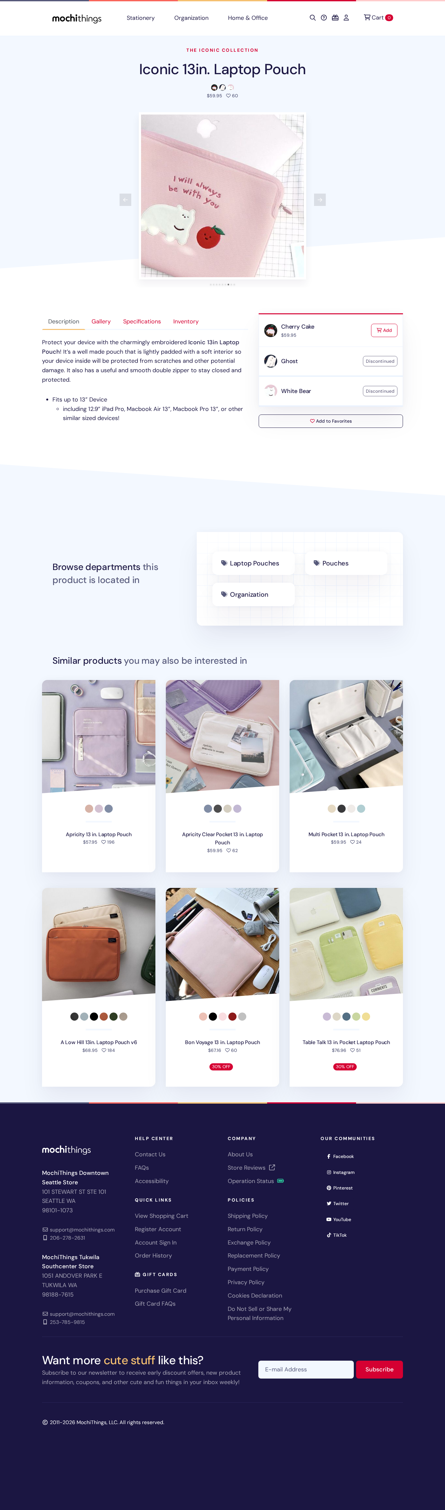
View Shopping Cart (161, 1216)
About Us (240, 1154)
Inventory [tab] (186, 321)
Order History (153, 1255)
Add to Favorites (333, 421)
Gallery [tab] (101, 321)
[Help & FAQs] (323, 17)
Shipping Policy (248, 1216)
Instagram (346, 1172)
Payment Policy (248, 1269)
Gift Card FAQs (155, 1304)
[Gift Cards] (335, 17)
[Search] (312, 17)
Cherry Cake (297, 327)
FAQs (142, 1168)
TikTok (342, 1235)
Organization (191, 18)
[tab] (211, 284)
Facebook (345, 1156)
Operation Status (252, 1181)
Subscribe (384, 1369)
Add (389, 330)
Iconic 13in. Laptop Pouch (222, 69)
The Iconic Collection (222, 50)
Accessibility (152, 1181)
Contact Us (150, 1154)
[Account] (346, 17)
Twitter (343, 1203)
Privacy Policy (246, 1282)
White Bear (296, 391)
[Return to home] (77, 18)
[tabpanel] (145, 380)
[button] (222, 195)
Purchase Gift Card (160, 1291)
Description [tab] (63, 321)
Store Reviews (247, 1168)
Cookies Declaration (255, 1295)
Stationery (141, 18)
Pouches (336, 563)
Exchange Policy (249, 1242)
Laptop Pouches (254, 563)
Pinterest (345, 1188)
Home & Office (248, 18)
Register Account (158, 1229)
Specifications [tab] (142, 321)
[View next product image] (320, 200)
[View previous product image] (125, 200)
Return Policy (245, 1229)
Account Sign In (156, 1242)
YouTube (344, 1219)
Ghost (289, 361)
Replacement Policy (254, 1255)
